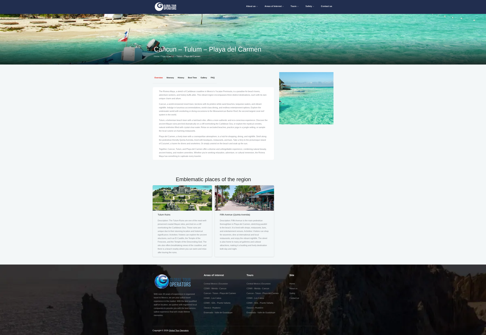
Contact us (326, 6)
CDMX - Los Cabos (212, 298)
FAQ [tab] (213, 78)
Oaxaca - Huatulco (212, 308)
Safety (309, 6)
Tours (294, 6)
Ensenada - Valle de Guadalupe (218, 312)
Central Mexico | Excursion (216, 284)
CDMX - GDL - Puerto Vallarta (217, 303)
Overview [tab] (158, 78)
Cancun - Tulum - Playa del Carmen (220, 293)
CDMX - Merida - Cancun (215, 288)
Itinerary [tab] (170, 78)
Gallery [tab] (204, 78)
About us (251, 6)
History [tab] (181, 78)
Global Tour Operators (179, 330)
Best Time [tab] (192, 78)
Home (292, 284)
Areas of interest (273, 6)
